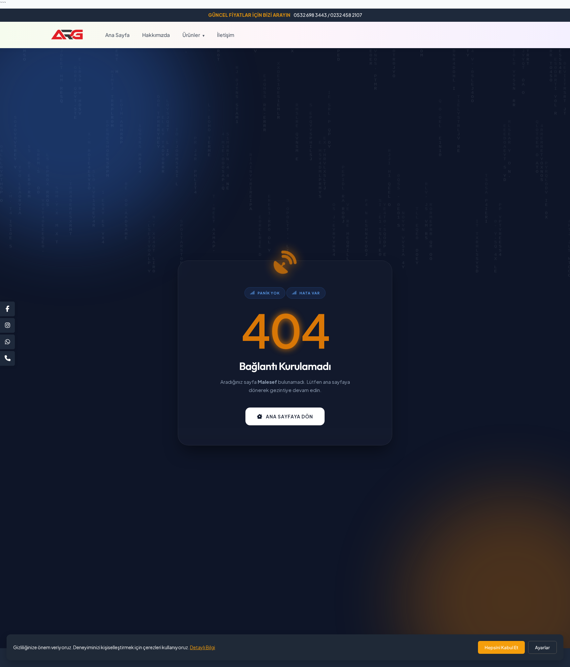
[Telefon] (7, 358)
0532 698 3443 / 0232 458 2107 (285, 15)
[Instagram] (7, 325)
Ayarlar (542, 647)
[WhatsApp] (7, 341)
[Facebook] (7, 308)
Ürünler (193, 34)
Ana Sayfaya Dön (289, 416)
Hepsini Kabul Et (501, 647)
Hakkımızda (156, 34)
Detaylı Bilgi (202, 647)
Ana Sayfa (117, 34)
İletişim (225, 34)
